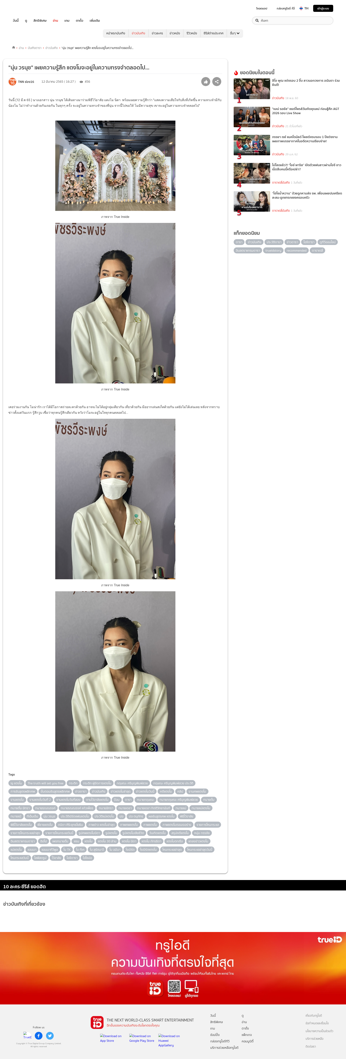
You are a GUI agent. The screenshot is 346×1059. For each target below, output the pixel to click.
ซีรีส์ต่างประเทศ (213, 33)
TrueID (25, 8)
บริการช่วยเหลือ (314, 1039)
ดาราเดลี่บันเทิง (281, 183)
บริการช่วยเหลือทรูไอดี (224, 1047)
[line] (27, 1036)
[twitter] (50, 1036)
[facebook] (39, 1036)
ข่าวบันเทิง (138, 33)
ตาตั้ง (79, 20)
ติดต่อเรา (311, 1047)
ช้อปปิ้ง (215, 1035)
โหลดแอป (261, 8)
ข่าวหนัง (175, 33)
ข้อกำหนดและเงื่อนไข (317, 1023)
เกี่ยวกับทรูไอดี (314, 1016)
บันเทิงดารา (34, 48)
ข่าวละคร (157, 33)
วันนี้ (16, 20)
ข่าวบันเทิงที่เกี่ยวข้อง (24, 904)
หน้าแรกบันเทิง (115, 33)
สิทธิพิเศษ (39, 20)
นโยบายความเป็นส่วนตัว (319, 1031)
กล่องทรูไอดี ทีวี (286, 8)
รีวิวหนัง (192, 33)
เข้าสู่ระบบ (323, 8)
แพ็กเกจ (247, 1035)
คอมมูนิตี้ (247, 1041)
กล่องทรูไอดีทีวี (219, 1041)
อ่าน (55, 20)
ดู (26, 20)
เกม (66, 20)
